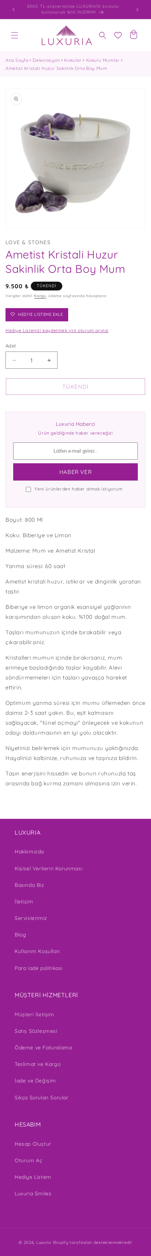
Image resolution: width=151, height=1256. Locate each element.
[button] (15, 35)
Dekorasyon (46, 60)
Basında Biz (29, 885)
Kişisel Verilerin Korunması (48, 868)
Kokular (72, 60)
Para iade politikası (39, 968)
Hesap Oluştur (33, 1144)
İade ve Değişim (35, 1080)
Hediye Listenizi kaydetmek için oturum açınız (56, 330)
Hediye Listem (33, 1177)
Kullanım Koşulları (37, 951)
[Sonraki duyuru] (137, 9)
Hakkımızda (29, 851)
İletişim (24, 901)
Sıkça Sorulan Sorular (42, 1097)
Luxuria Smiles (33, 1193)
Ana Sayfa (16, 60)
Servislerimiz (31, 918)
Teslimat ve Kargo (37, 1064)
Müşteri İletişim (34, 1014)
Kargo (40, 295)
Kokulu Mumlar (103, 60)
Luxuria (43, 1242)
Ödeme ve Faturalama (43, 1047)
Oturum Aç (28, 1160)
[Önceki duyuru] (13, 9)
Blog (20, 934)
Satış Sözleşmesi (36, 1031)
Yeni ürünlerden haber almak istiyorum (78, 489)
